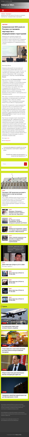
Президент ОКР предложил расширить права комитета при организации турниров (14, 194)
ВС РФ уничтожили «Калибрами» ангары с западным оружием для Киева (18, 221)
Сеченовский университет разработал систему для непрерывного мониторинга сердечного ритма (15, 149)
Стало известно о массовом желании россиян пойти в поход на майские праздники (13, 350)
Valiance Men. (8, 5)
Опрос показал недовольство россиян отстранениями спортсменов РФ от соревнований (17, 239)
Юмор (3, 262)
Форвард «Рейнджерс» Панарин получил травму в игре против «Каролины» (16, 213)
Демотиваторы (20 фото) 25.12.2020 (13, 264)
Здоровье (4, 24)
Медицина (7, 140)
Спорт (3, 190)
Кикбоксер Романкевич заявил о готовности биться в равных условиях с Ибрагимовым (18, 230)
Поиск (25, 164)
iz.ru (8, 138)
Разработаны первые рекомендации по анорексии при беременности (15, 155)
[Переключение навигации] (3, 10)
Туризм (4, 306)
